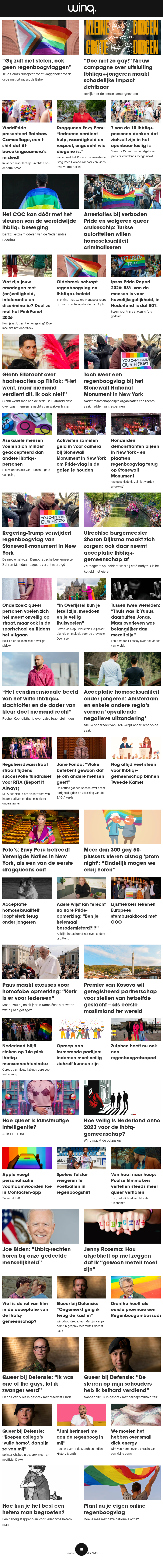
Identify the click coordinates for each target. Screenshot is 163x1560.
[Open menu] (81, 1549)
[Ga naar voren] (81, 8)
